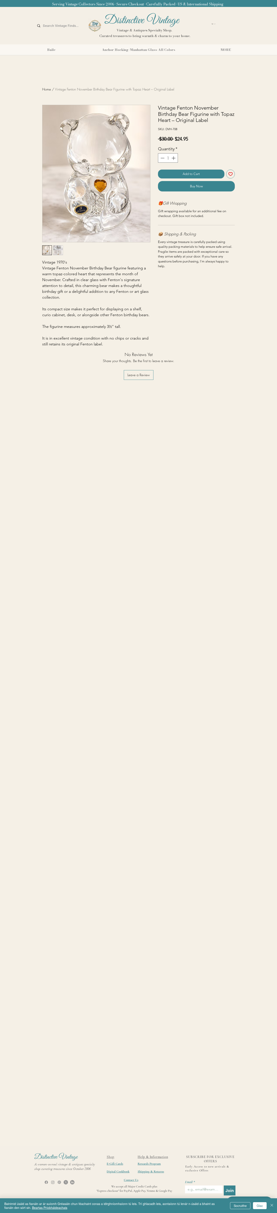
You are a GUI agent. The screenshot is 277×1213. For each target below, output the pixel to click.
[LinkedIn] (72, 1182)
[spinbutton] (168, 158)
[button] (225, 23)
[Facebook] (46, 1182)
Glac (260, 1205)
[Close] (271, 1206)
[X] (66, 1182)
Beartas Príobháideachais (49, 1207)
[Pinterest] (59, 1182)
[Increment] (174, 158)
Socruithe (240, 1205)
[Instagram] (53, 1182)
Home (46, 89)
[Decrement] (162, 158)
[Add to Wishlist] (230, 174)
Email (190, 1182)
